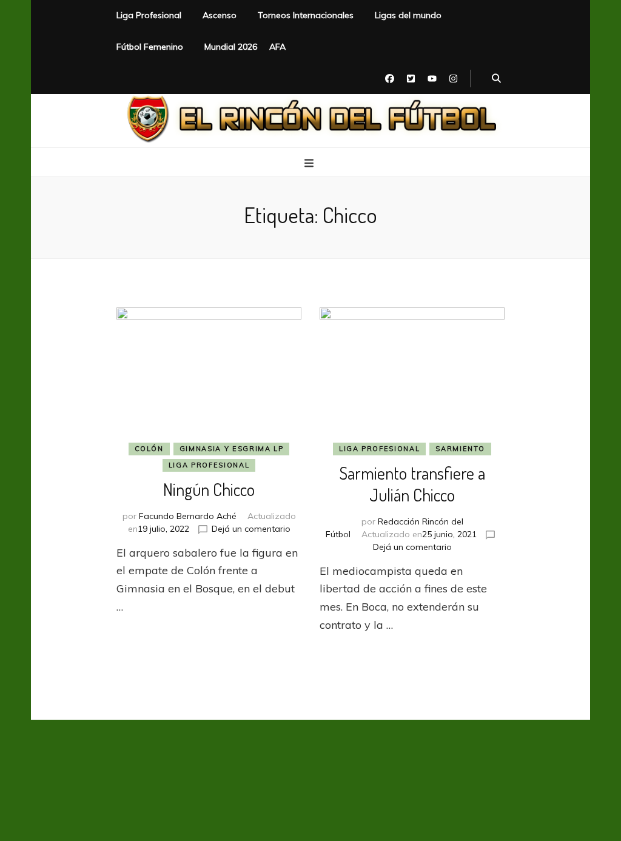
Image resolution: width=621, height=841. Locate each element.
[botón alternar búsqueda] (496, 79)
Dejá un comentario (251, 528)
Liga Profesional (148, 15)
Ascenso (220, 15)
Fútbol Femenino (149, 46)
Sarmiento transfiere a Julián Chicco (412, 484)
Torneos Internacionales (306, 15)
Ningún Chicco (209, 489)
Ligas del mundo (408, 15)
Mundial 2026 (230, 46)
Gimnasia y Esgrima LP (232, 448)
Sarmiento (460, 448)
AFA (277, 46)
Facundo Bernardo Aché (188, 516)
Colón (149, 448)
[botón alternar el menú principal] (310, 163)
